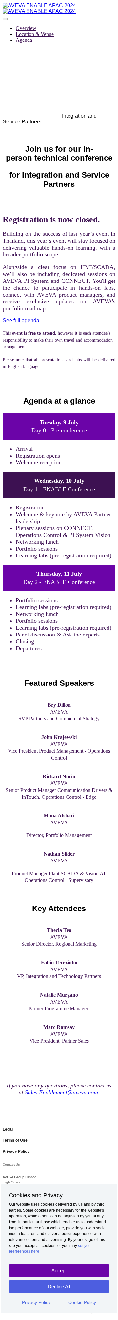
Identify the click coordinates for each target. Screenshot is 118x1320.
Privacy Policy (36, 1302)
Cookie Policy (82, 1302)
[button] (21, 320)
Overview (26, 28)
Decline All (59, 1286)
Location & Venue (35, 34)
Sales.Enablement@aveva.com (61, 1092)
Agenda (24, 40)
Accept (59, 1270)
